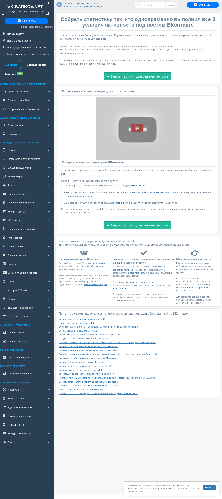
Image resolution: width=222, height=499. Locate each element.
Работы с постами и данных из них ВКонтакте (81, 389)
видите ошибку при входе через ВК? (37, 27)
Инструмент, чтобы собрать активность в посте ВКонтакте (87, 358)
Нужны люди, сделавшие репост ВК (76, 323)
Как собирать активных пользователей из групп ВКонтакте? (88, 385)
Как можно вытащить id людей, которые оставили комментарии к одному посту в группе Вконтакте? (108, 354)
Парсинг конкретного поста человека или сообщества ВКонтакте (91, 335)
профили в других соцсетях (141, 282)
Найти (171, 5)
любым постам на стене (79, 195)
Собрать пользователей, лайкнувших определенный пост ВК (89, 382)
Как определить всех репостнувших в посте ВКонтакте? (86, 374)
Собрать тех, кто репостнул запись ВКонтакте (81, 362)
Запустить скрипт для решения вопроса (139, 76)
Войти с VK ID (28, 21)
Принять (209, 488)
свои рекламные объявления (88, 266)
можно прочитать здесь (95, 284)
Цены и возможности (19, 40)
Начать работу (15, 33)
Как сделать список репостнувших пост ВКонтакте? (84, 339)
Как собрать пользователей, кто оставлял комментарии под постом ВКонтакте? (98, 393)
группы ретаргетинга (95, 263)
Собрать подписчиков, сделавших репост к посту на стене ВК (89, 350)
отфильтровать (137, 273)
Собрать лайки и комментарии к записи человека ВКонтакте (88, 346)
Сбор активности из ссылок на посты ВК (78, 331)
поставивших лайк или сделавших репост (148, 192)
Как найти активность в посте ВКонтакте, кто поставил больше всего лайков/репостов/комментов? (107, 342)
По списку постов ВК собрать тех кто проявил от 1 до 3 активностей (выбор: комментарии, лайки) (107, 378)
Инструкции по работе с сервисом (26, 47)
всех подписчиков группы (131, 185)
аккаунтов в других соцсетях (125, 202)
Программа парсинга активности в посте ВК (80, 370)
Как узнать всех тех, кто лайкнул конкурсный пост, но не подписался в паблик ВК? (99, 327)
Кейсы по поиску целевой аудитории (28, 54)
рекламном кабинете (73, 259)
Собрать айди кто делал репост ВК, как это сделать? (85, 366)
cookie (169, 489)
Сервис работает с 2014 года (81, 5)
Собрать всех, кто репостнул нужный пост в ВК (82, 319)
